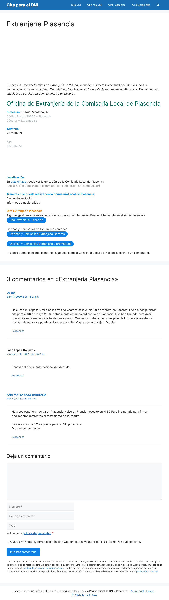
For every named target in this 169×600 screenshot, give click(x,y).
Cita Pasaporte (117, 4)
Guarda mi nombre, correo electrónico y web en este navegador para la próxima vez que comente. (75, 541)
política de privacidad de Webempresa (42, 568)
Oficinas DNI (94, 4)
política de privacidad (37, 533)
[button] (157, 5)
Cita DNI (76, 4)
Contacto (92, 594)
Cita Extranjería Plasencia (26, 220)
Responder (18, 330)
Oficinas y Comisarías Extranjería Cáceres (37, 234)
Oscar (11, 292)
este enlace (18, 181)
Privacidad (78, 594)
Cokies (150, 591)
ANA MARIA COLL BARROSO (26, 394)
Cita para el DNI (22, 4)
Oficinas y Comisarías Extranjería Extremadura (40, 243)
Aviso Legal (137, 591)
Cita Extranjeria (141, 4)
